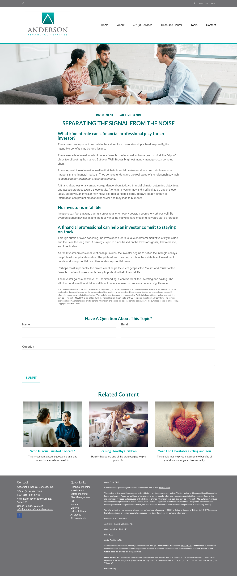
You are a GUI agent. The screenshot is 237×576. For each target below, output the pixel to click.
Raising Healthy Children (119, 451)
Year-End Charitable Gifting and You (184, 451)
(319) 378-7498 (206, 3)
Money (74, 504)
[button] (121, 25)
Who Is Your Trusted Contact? (52, 451)
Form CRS (114, 482)
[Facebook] (23, 3)
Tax (72, 500)
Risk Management (80, 497)
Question (28, 346)
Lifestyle (74, 507)
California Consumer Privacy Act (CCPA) (192, 509)
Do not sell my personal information (171, 512)
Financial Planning (80, 486)
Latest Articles (78, 511)
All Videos (75, 514)
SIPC (189, 545)
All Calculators (78, 518)
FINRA (184, 545)
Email (124, 324)
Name (26, 324)
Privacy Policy (110, 568)
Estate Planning (79, 493)
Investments (77, 490)
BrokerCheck (164, 487)
